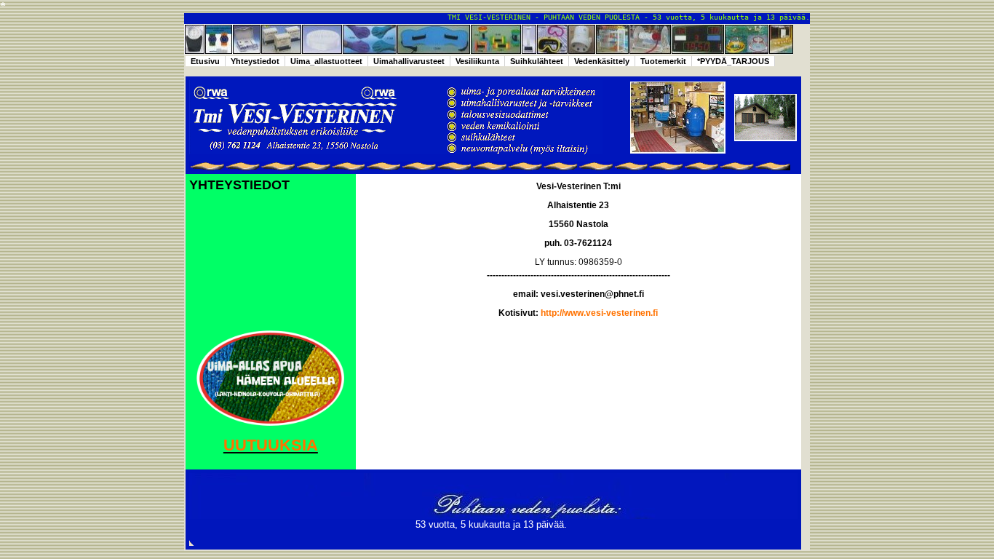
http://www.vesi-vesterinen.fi (599, 313)
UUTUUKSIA (270, 445)
